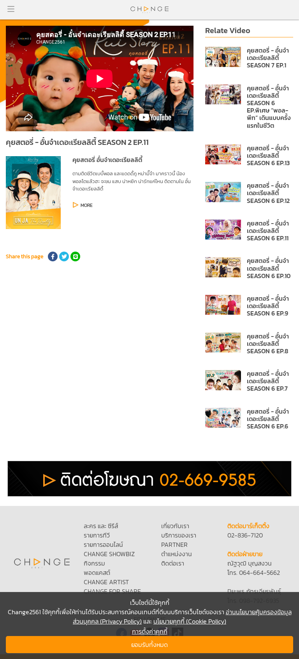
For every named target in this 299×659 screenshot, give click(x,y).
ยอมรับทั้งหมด (149, 644)
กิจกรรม (94, 563)
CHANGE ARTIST (106, 582)
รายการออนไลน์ (103, 544)
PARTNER (174, 544)
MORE (87, 205)
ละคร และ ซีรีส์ (101, 525)
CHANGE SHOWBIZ (109, 554)
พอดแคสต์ (97, 572)
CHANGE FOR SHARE (112, 591)
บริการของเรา (178, 535)
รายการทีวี (97, 535)
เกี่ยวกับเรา (175, 525)
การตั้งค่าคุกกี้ (149, 631)
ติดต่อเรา (172, 563)
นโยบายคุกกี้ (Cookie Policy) (189, 621)
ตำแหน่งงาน (176, 554)
